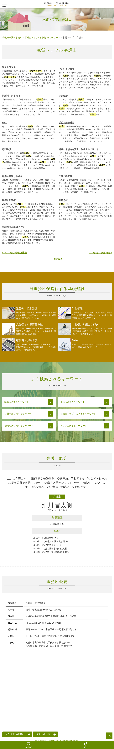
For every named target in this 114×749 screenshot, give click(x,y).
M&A (4, 122)
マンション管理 (66, 69)
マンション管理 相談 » (100, 252)
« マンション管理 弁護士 (14, 252)
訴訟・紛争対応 (66, 122)
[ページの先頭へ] (109, 735)
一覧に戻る (57, 259)
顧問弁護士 (7, 149)
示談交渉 (63, 95)
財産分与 (63, 200)
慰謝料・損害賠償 (11, 95)
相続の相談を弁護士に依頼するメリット (79, 149)
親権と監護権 (9, 200)
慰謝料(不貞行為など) (13, 227)
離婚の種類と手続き (12, 176)
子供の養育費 (65, 176)
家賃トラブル (9, 67)
